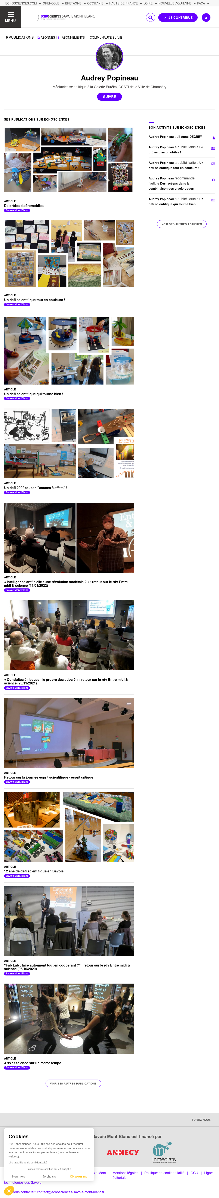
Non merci (19, 1176)
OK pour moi (79, 1176)
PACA (201, 3)
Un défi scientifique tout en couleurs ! (34, 299)
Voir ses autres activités (182, 224)
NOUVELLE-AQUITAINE (174, 3)
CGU (194, 1173)
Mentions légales (125, 1173)
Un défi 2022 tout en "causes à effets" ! (35, 487)
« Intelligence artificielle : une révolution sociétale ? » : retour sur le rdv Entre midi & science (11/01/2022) (66, 583)
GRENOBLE (51, 3)
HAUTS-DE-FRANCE (123, 3)
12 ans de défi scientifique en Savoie (34, 871)
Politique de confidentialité (164, 1173)
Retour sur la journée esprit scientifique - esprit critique (48, 777)
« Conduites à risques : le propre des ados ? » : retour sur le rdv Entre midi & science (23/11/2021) (66, 681)
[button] (9, 1191)
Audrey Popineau (161, 136)
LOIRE (148, 3)
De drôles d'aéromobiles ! (25, 205)
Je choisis (49, 1176)
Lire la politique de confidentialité (28, 1162)
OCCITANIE (95, 3)
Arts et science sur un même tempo (32, 1062)
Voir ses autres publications (73, 1083)
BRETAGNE (73, 3)
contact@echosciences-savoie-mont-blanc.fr (70, 1192)
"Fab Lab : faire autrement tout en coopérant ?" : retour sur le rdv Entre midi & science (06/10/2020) (67, 967)
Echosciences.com (21, 3)
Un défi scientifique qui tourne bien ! (33, 393)
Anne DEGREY (191, 136)
